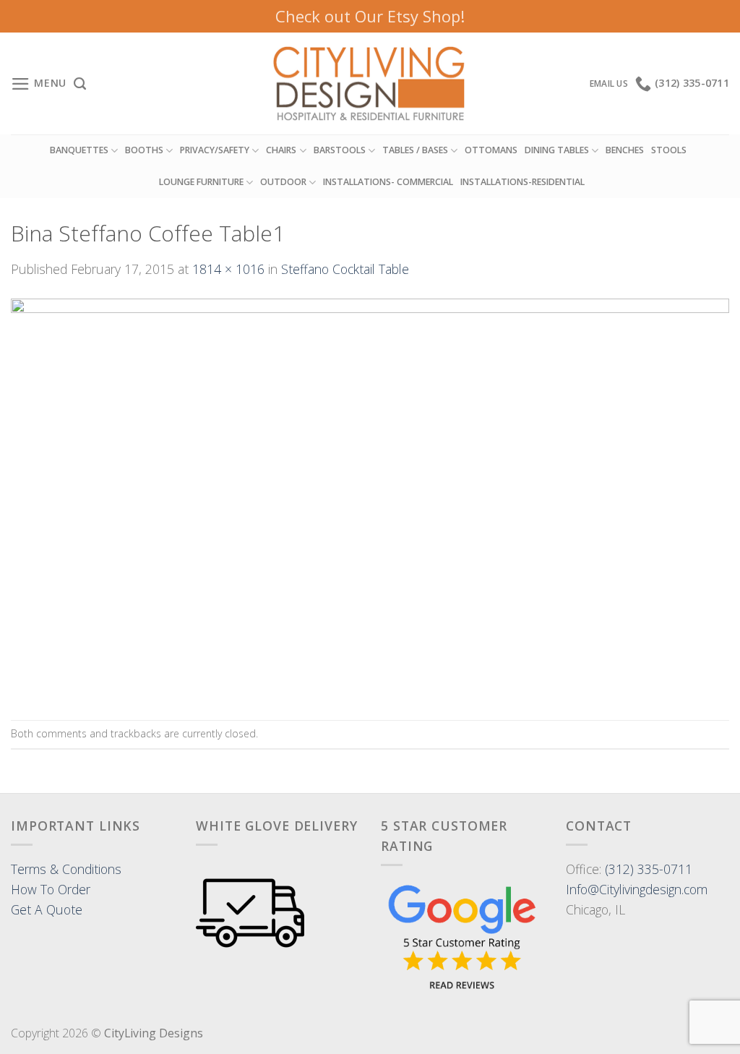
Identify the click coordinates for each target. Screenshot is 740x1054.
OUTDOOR (283, 182)
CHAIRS (281, 150)
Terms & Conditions (66, 869)
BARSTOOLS (340, 150)
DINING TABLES (557, 150)
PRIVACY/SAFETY (214, 150)
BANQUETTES (79, 150)
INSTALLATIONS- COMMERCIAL (388, 182)
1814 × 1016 (228, 269)
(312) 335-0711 (648, 869)
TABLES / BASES (415, 150)
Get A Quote (46, 909)
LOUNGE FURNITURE (201, 182)
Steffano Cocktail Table (345, 269)
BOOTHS (144, 150)
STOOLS (669, 150)
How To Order (50, 889)
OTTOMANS (491, 150)
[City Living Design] (370, 84)
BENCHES (625, 150)
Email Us (609, 83)
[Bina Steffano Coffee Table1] (370, 498)
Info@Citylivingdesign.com (636, 889)
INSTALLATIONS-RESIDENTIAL (522, 182)
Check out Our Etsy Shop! (370, 16)
